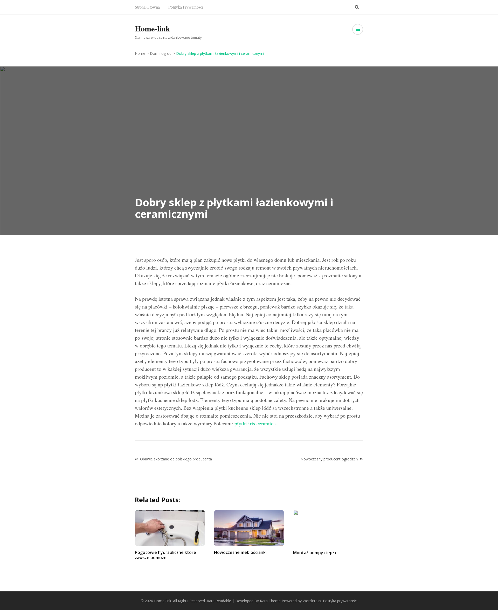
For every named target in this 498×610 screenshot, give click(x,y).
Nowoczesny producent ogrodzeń (329, 459)
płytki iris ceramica (255, 423)
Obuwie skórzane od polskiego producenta (176, 459)
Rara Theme (270, 600)
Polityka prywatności (185, 7)
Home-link (152, 28)
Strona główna (147, 7)
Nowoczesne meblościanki (240, 552)
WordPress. (312, 600)
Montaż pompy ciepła (314, 552)
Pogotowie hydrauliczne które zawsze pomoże (165, 554)
